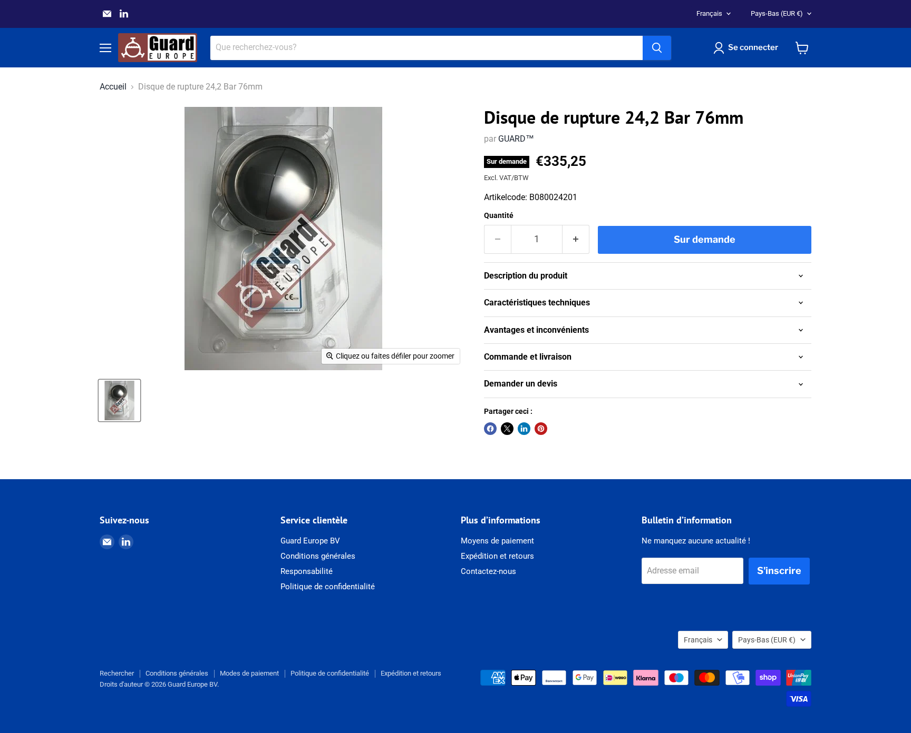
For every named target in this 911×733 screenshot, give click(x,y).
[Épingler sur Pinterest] (541, 428)
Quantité (498, 215)
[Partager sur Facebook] (490, 428)
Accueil (113, 87)
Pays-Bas (777, 13)
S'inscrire (779, 570)
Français (709, 13)
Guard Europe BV (310, 541)
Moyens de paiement (497, 541)
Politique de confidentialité (327, 586)
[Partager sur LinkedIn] (524, 428)
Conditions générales (317, 556)
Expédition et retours (497, 556)
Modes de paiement (249, 673)
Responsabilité (306, 571)
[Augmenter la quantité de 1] (576, 239)
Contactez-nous (488, 571)
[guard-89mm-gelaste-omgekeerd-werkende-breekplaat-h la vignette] (119, 400)
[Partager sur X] (507, 428)
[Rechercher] (657, 48)
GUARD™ (516, 139)
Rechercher (117, 673)
